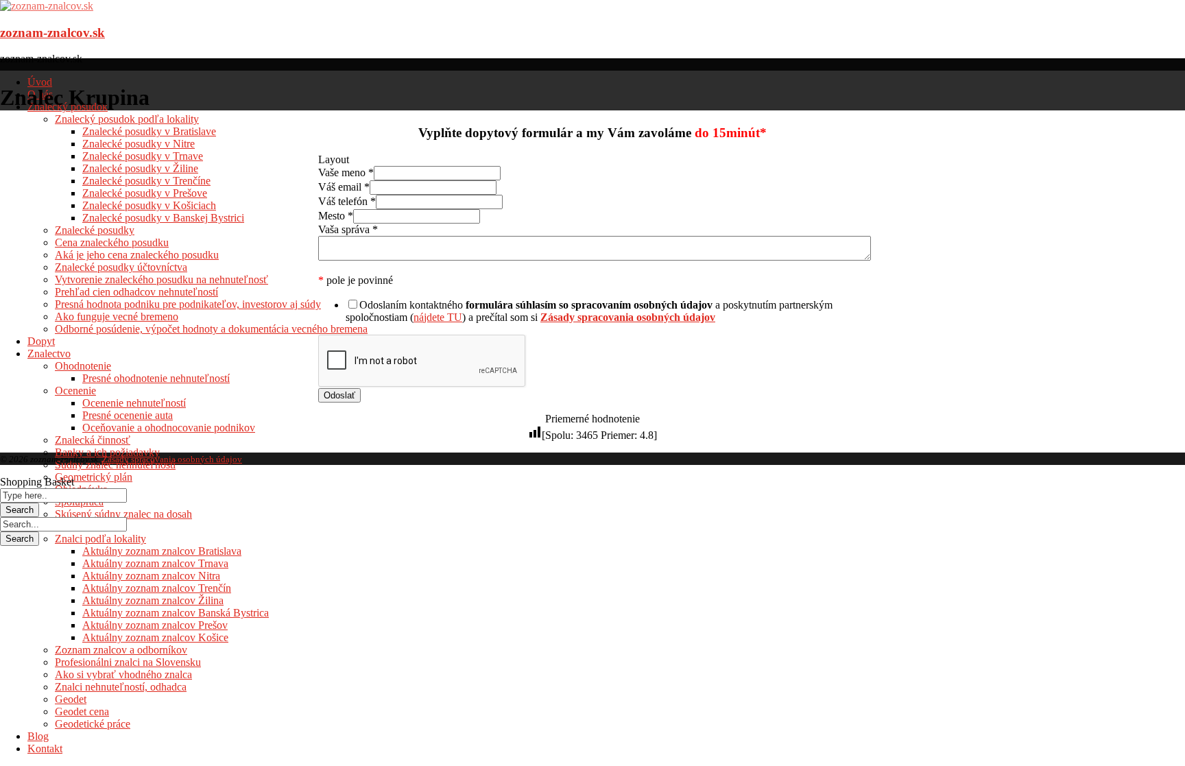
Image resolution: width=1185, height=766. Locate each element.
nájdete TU (438, 317)
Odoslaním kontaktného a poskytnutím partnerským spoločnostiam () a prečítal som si (589, 311)
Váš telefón (347, 201)
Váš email (344, 187)
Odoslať (339, 395)
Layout (333, 159)
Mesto (335, 216)
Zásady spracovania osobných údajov (172, 459)
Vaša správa (348, 229)
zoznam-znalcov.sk (52, 32)
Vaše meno (346, 172)
